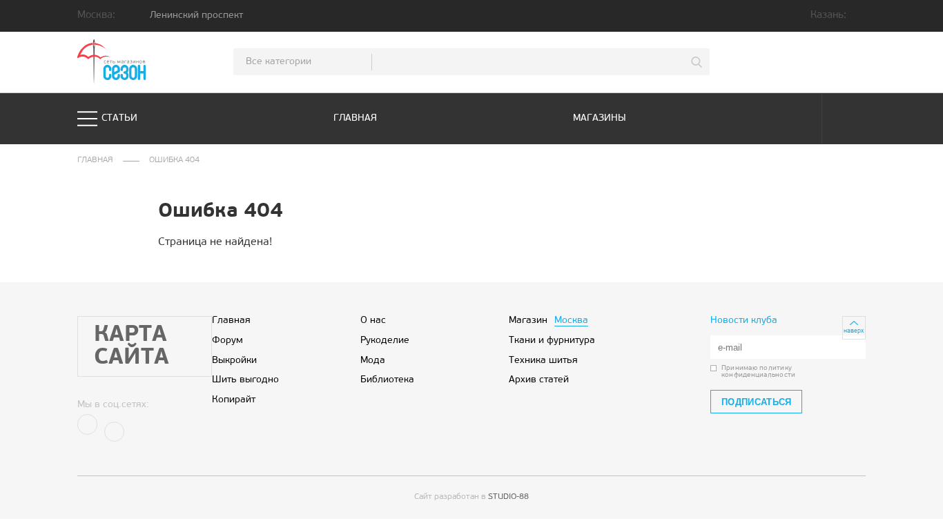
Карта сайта (131, 346)
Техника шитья (543, 360)
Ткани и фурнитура (552, 340)
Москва (571, 320)
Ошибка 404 (174, 160)
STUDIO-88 (508, 497)
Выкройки (234, 360)
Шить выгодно (245, 379)
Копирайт (233, 399)
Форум (227, 340)
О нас (373, 320)
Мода (372, 360)
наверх (854, 331)
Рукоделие (384, 340)
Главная (355, 118)
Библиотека (387, 379)
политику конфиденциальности (758, 371)
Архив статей (539, 379)
